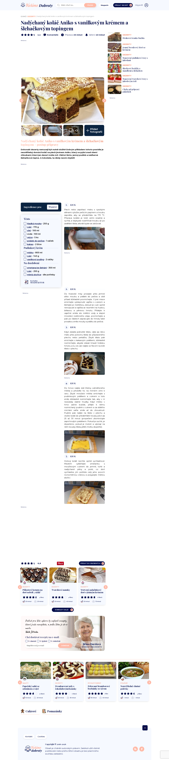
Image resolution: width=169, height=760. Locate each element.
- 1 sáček (40, 241)
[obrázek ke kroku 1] (84, 238)
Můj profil (139, 5)
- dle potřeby (41, 275)
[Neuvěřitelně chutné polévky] (133, 670)
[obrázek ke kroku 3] (84, 363)
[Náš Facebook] (141, 749)
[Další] (105, 587)
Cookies (41, 736)
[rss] (135, 749)
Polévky (124, 683)
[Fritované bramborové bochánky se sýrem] (101, 670)
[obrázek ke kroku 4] (84, 441)
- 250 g (38, 223)
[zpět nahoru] (145, 727)
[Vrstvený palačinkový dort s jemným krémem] (92, 575)
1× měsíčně (55, 641)
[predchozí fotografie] (21, 100)
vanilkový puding (35, 259)
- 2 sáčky (40, 259)
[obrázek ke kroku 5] (84, 492)
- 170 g (33, 227)
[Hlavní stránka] (37, 5)
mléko (30, 252)
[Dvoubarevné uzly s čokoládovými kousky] (68, 670)
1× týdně (43, 641)
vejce (30, 237)
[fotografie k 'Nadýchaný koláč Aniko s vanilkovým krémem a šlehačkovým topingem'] (62, 100)
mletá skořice (34, 275)
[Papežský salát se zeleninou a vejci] (35, 670)
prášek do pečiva (35, 241)
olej (29, 230)
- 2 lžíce (34, 244)
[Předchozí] (19, 587)
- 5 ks (32, 237)
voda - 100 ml (33, 234)
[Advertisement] (63, 58)
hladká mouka (34, 223)
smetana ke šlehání (37, 268)
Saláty (25, 683)
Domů (23, 16)
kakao (30, 244)
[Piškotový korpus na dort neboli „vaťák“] (33, 575)
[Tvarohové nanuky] (62, 575)
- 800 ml (34, 252)
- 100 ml (33, 230)
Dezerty (32, 16)
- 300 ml (41, 268)
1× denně (32, 641)
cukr (29, 227)
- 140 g (33, 256)
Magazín (104, 5)
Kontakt (28, 736)
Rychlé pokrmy (94, 683)
